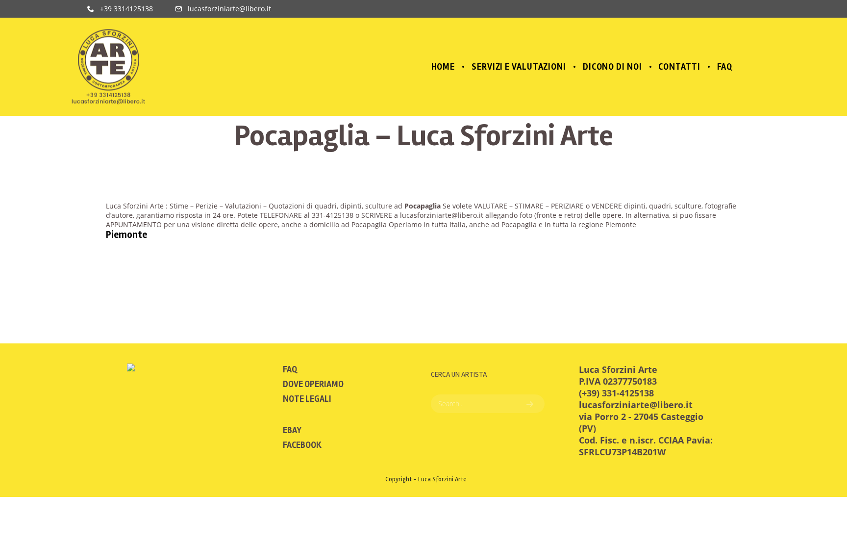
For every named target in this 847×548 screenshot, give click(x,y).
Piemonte (126, 235)
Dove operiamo (313, 384)
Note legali (307, 398)
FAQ (290, 369)
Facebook (302, 445)
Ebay (292, 430)
